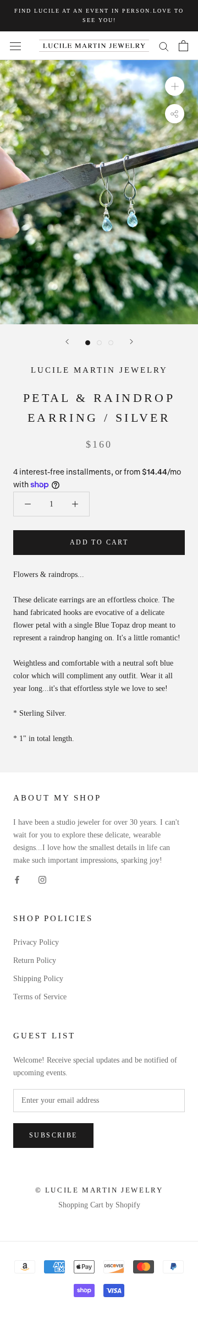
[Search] (164, 46)
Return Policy (34, 960)
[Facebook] (17, 879)
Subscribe (53, 1135)
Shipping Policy (38, 978)
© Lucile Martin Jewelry (99, 1190)
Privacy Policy (36, 942)
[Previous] (67, 341)
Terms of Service (40, 997)
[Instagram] (42, 879)
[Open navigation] (15, 46)
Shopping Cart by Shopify (99, 1205)
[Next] (131, 341)
